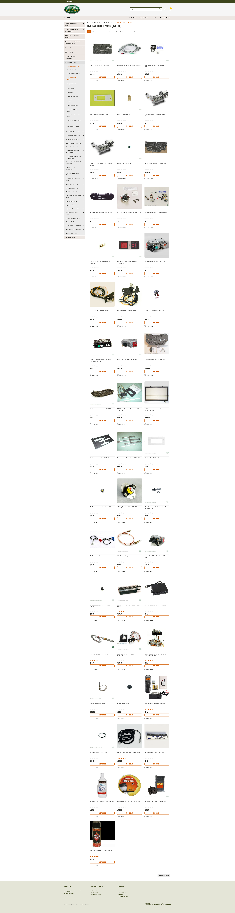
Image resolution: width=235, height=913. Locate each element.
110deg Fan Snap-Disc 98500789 (127, 507)
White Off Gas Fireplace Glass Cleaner (102, 801)
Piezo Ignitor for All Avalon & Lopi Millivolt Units (155, 507)
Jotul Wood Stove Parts (72, 192)
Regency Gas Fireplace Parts (72, 213)
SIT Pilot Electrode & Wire (98, 752)
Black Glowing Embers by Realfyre (155, 801)
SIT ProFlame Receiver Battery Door (101, 212)
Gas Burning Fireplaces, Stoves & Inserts (72, 30)
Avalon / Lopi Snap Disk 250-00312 (100, 507)
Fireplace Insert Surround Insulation (128, 801)
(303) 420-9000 (68, 1)
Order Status (94, 892)
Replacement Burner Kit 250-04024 (101, 409)
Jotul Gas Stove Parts (72, 188)
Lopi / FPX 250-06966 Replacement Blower (101, 164)
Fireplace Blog (143, 17)
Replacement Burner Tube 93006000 (128, 458)
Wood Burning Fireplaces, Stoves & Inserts (72, 42)
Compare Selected (164, 876)
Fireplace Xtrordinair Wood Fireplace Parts (73, 157)
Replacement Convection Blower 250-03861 (129, 605)
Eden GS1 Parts (71, 88)
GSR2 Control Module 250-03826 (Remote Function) (100, 360)
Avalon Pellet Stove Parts (73, 132)
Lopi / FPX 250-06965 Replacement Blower (155, 115)
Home (88, 22)
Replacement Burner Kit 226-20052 (155, 163)
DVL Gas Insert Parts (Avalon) (72, 78)
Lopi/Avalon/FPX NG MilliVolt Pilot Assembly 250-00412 (155, 654)
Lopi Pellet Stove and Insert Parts (73, 196)
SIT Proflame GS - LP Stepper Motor (155, 212)
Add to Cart (102, 77)
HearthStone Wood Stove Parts (73, 179)
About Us (153, 17)
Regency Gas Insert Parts (72, 218)
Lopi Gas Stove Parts (71, 201)
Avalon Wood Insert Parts (73, 135)
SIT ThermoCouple (123, 556)
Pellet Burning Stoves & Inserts (72, 36)
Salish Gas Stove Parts (72, 105)
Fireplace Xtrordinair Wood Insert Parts (73, 162)
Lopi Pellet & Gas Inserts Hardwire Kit (129, 65)
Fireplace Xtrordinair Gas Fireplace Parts (72, 151)
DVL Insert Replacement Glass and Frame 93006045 (155, 409)
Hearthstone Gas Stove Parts (72, 174)
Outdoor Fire (69, 48)
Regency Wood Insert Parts (73, 225)
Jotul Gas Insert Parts (72, 184)
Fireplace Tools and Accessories (70, 57)
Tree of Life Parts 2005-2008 (72, 110)
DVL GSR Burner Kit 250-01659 (99, 65)
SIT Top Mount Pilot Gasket (153, 458)
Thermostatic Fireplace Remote (154, 703)
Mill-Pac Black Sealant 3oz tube (154, 752)
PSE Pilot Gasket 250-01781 (99, 114)
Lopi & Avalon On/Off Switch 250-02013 (100, 605)
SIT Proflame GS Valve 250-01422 (154, 261)
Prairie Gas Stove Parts (72, 96)
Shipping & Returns (165, 17)
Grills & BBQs (69, 52)
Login (92, 890)
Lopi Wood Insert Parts (72, 205)
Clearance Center (70, 237)
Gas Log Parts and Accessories (71, 168)
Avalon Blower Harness (97, 556)
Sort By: (111, 31)
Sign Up (97, 890)
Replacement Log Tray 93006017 (100, 458)
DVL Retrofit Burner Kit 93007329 (155, 359)
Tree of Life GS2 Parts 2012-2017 (74, 121)
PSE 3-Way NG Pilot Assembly (99, 310)
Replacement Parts (70, 62)
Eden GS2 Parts (71, 92)
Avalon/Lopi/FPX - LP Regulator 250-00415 (155, 66)
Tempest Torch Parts (71, 233)
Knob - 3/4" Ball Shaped (124, 163)
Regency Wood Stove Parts (73, 229)
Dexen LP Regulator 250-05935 (154, 310)
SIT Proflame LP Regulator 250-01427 (129, 212)
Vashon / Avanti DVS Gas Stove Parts (73, 127)
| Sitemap (86, 904)
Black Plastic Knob (123, 703)
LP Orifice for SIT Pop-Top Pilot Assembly (100, 262)
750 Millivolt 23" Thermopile (99, 654)
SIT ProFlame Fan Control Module (155, 605)
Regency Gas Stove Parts (72, 222)
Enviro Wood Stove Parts (73, 147)
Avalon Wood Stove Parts (73, 139)
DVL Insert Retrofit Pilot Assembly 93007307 (128, 409)
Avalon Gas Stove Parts (72, 66)
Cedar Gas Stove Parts (72, 70)
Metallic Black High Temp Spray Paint (102, 850)
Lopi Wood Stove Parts (72, 208)
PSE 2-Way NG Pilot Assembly (126, 310)
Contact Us (132, 17)
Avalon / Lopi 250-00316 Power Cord (128, 752)
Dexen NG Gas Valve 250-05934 (127, 359)
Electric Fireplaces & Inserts (71, 24)
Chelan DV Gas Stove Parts (73, 73)
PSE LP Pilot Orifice (123, 114)
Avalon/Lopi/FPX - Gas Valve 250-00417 (154, 556)
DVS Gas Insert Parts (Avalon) (72, 84)
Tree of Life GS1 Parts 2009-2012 (74, 115)
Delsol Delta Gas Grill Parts (73, 143)
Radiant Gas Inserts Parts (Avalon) (73, 100)
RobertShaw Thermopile (97, 703)
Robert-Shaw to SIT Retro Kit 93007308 (126, 654)
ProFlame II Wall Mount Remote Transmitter (127, 262)
